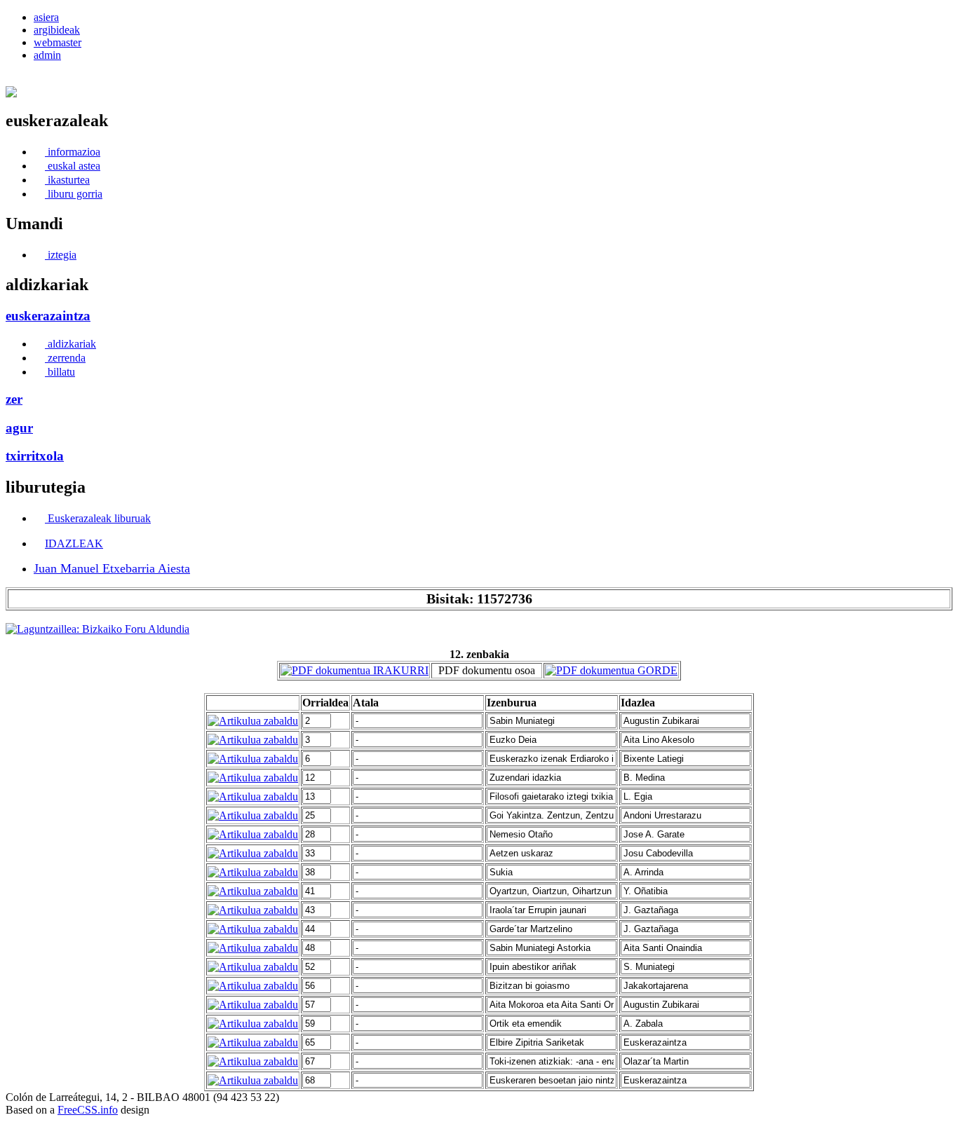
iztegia (60, 255)
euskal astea (72, 166)
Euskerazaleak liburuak (98, 518)
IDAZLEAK (74, 543)
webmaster (57, 42)
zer (14, 399)
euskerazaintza (48, 315)
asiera (46, 17)
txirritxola (35, 456)
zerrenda (65, 358)
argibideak (57, 30)
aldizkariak (70, 344)
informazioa (72, 152)
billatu (60, 372)
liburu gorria (73, 194)
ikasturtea (67, 180)
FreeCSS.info (88, 1110)
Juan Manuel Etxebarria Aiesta (112, 568)
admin (47, 55)
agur (19, 427)
